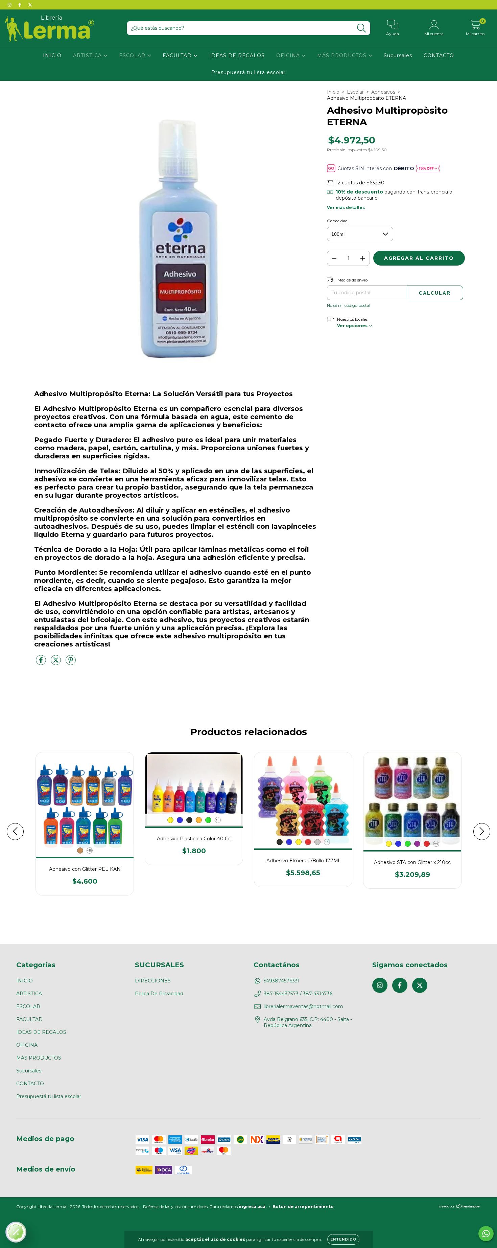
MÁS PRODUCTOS (342, 55)
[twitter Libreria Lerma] (30, 5)
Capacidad (337, 220)
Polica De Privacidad (159, 994)
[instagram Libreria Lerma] (10, 5)
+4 (327, 842)
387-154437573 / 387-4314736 (298, 994)
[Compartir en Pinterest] (71, 663)
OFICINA (289, 55)
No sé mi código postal (348, 305)
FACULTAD (178, 55)
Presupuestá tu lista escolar (248, 72)
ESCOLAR (133, 55)
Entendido (343, 1239)
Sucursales (398, 55)
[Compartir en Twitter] (56, 663)
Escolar (355, 92)
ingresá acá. (252, 1206)
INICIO (52, 55)
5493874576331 (282, 981)
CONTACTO (439, 55)
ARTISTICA (88, 55)
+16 (89, 850)
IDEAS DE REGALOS (237, 55)
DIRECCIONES (153, 981)
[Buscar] (362, 28)
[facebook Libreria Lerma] (20, 5)
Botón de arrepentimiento (303, 1206)
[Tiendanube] (460, 1207)
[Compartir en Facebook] (41, 663)
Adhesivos (383, 92)
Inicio (333, 92)
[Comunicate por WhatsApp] (486, 1233)
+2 (217, 820)
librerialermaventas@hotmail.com (303, 1006)
